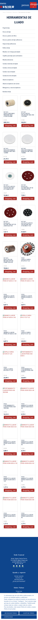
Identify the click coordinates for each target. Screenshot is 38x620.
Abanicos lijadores (8, 79)
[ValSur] (9, 7)
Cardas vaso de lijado (9, 71)
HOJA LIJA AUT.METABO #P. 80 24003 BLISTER (27, 188)
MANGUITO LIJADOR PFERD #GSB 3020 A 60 (9, 443)
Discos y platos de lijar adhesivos (12, 40)
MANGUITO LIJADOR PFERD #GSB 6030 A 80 (27, 516)
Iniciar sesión (19, 576)
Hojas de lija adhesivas (9, 44)
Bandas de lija (7, 91)
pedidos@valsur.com (19, 562)
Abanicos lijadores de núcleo (11, 83)
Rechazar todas (11, 613)
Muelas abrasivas (8, 60)
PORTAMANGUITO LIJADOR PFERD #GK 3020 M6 (10, 407)
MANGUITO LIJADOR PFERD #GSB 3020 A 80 (27, 443)
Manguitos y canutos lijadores (11, 87)
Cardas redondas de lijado (10, 63)
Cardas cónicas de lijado (10, 68)
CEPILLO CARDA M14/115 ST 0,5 (26, 333)
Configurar (8, 617)
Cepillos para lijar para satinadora (12, 55)
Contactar (18, 578)
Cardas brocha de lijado (9, 75)
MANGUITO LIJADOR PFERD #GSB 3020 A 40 (27, 407)
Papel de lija (6, 28)
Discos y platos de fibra (9, 36)
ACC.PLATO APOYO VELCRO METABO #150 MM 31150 (27, 224)
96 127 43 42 (19, 563)
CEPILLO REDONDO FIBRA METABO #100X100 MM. (9, 115)
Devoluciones (19, 579)
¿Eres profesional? (19, 581)
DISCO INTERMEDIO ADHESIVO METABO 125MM (9, 151)
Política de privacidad (9, 609)
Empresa (19, 591)
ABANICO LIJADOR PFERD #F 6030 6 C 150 (26, 297)
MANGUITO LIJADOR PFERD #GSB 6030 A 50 (27, 480)
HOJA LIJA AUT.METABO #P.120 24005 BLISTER (10, 224)
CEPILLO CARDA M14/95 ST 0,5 (26, 260)
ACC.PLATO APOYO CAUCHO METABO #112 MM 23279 (9, 188)
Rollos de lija (6, 48)
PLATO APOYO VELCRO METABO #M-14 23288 (27, 115)
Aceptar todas (28, 613)
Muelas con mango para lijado (11, 52)
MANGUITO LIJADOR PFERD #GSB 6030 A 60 (9, 516)
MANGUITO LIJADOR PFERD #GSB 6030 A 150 (9, 480)
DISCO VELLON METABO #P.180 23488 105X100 (8, 261)
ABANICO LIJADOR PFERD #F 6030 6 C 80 (10, 333)
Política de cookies (26, 607)
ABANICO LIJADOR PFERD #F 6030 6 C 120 (9, 297)
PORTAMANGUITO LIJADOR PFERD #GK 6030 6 (27, 370)
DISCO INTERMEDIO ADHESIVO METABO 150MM (27, 151)
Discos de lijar (7, 32)
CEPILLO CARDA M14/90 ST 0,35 (8, 369)
